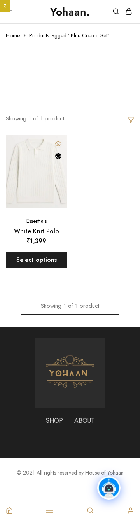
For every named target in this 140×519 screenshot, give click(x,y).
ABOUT (84, 420)
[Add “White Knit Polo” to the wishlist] (58, 156)
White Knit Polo (36, 231)
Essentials (36, 221)
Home (13, 35)
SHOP (54, 420)
